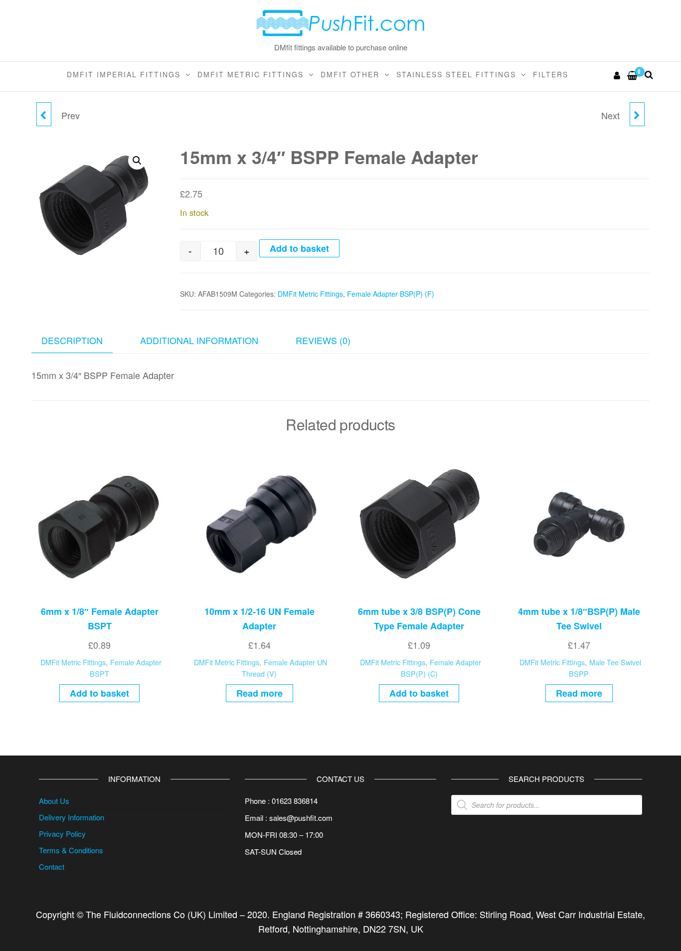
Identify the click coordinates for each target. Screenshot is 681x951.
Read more (259, 693)
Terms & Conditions (71, 850)
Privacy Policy (62, 833)
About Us (54, 800)
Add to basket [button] (99, 693)
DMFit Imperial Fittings (123, 74)
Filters (550, 74)
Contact (51, 866)
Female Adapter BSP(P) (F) (390, 294)
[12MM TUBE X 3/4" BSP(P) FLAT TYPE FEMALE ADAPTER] (43, 114)
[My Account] (617, 74)
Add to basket (299, 248)
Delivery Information (71, 817)
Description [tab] (72, 340)
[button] (137, 161)
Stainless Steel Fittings (456, 74)
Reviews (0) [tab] (323, 340)
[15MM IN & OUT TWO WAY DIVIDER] (637, 114)
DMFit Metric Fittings (250, 74)
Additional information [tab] (199, 340)
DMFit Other (350, 74)
